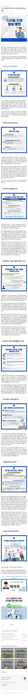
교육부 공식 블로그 (6, 677)
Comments (3, 672)
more (26, 646)
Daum (14, 692)
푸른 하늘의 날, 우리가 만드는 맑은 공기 (8, 636)
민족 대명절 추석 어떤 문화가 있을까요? (8, 635)
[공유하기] (5, 625)
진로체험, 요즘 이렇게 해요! (6, 638)
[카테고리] (1, 1)
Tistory (21, 692)
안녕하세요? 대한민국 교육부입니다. (8, 682)
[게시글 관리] (7, 625)
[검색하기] (26, 1)
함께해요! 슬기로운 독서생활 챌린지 (8, 633)
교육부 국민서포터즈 (5, 6)
